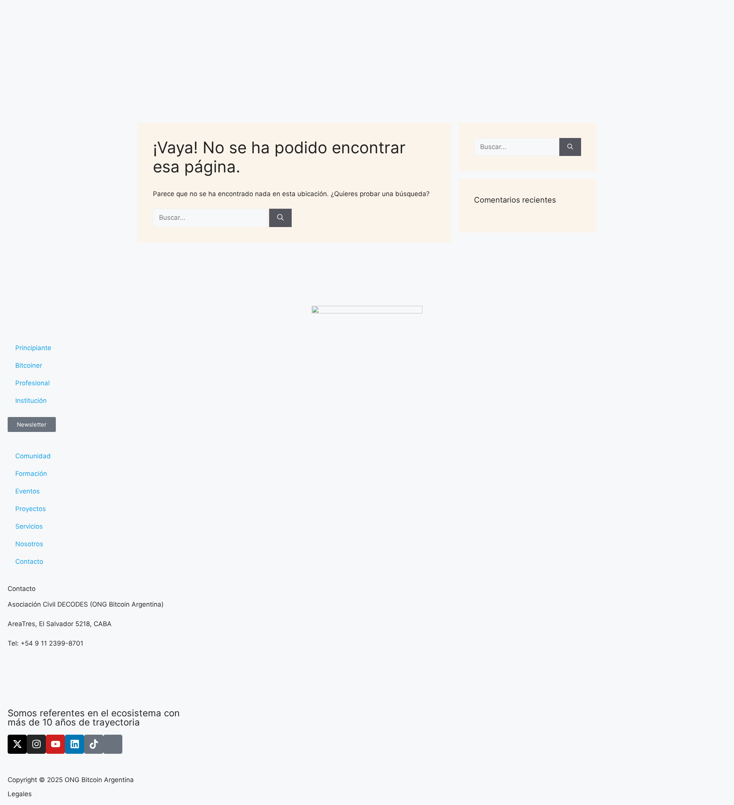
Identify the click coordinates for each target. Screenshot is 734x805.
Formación (31, 473)
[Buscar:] (211, 217)
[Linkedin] (74, 744)
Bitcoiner (28, 365)
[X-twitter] (17, 744)
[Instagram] (36, 744)
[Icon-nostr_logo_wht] (112, 744)
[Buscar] (280, 218)
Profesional (32, 383)
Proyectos (30, 509)
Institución (31, 400)
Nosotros (29, 544)
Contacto (29, 561)
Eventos (27, 491)
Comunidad (33, 456)
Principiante (33, 348)
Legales (20, 794)
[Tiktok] (93, 744)
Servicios (29, 526)
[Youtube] (55, 744)
